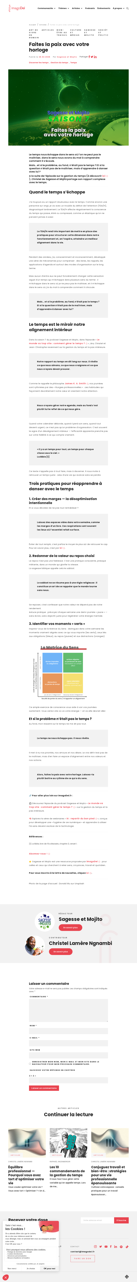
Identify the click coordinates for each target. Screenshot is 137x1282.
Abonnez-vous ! (38, 853)
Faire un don (82, 1258)
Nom (33, 1026)
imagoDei (92, 861)
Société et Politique (105, 32)
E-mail (35, 1038)
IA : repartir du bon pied (80, 818)
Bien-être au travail (62, 32)
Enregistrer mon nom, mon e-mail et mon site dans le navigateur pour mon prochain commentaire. (65, 1063)
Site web (35, 1050)
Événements (103, 8)
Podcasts (90, 8)
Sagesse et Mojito (90, 32)
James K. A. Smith (75, 383)
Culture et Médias (76, 32)
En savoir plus (70, 927)
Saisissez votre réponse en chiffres (52, 1070)
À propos (117, 8)
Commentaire (39, 996)
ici (103, 176)
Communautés (45, 8)
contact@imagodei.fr (83, 1251)
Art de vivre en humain (34, 34)
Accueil (32, 25)
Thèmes (62, 8)
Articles (76, 8)
